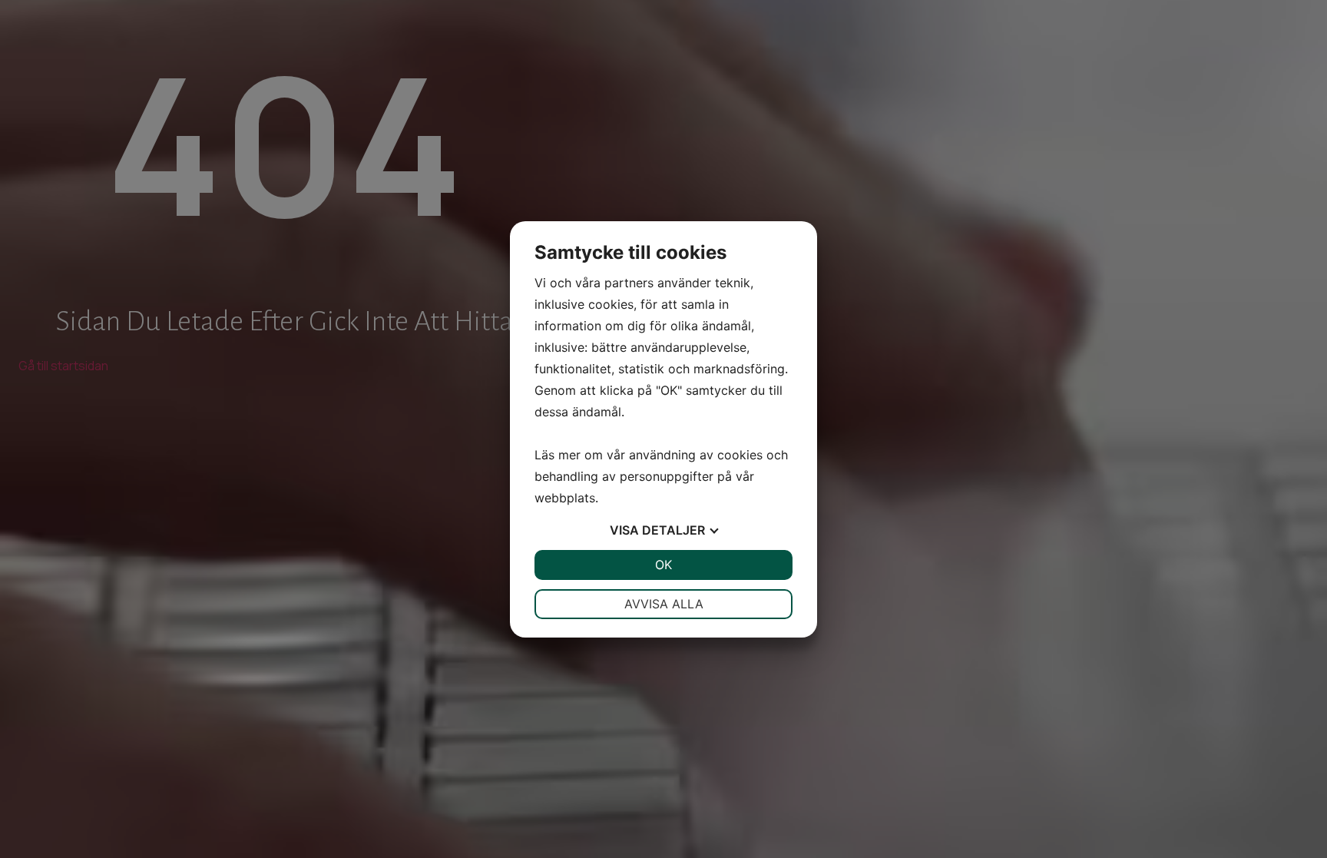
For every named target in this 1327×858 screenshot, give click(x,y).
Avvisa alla (663, 603)
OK (663, 564)
